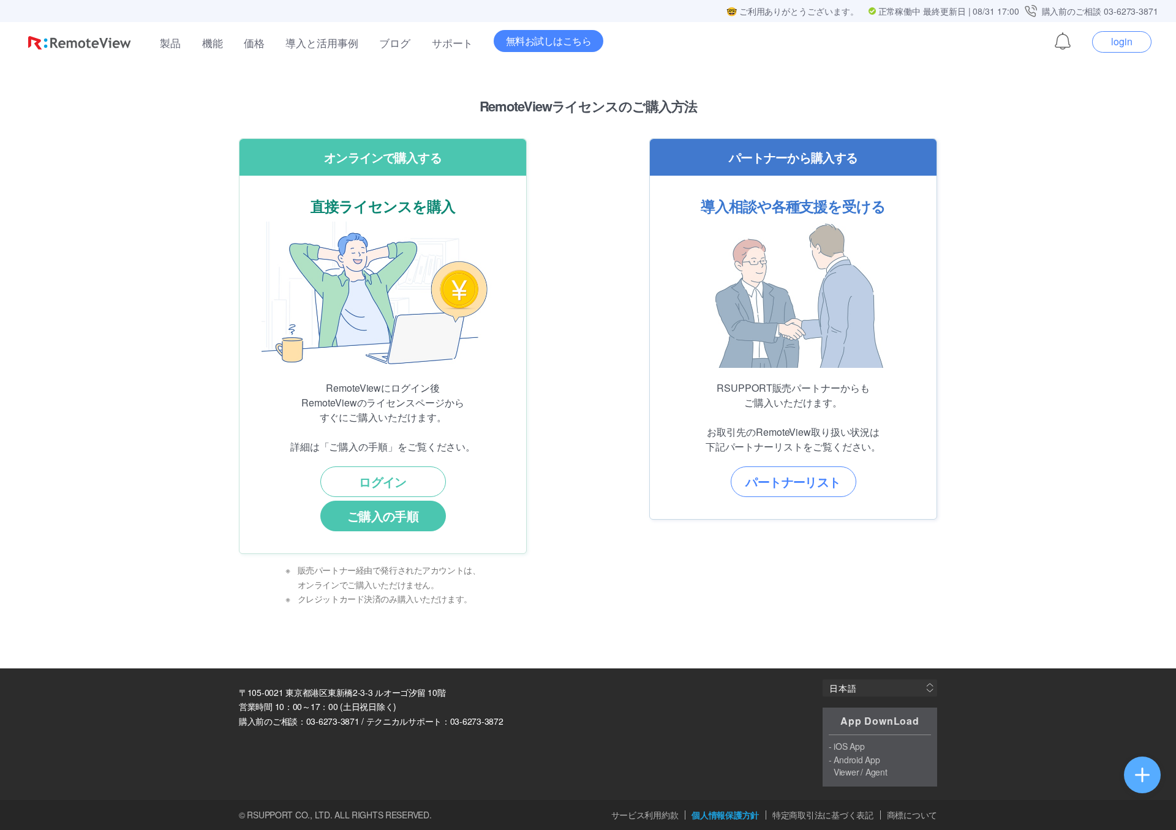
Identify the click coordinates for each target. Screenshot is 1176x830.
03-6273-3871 (1131, 11)
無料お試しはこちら (549, 41)
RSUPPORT (270, 815)
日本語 (842, 688)
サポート (452, 42)
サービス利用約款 (645, 815)
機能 (212, 42)
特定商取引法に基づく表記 (822, 815)
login (1122, 41)
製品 (170, 42)
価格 (254, 42)
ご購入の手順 (382, 516)
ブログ (394, 42)
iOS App (849, 746)
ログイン (383, 481)
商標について (912, 815)
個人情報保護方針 (725, 815)
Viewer (846, 772)
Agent (876, 772)
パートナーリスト (792, 481)
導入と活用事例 (321, 42)
